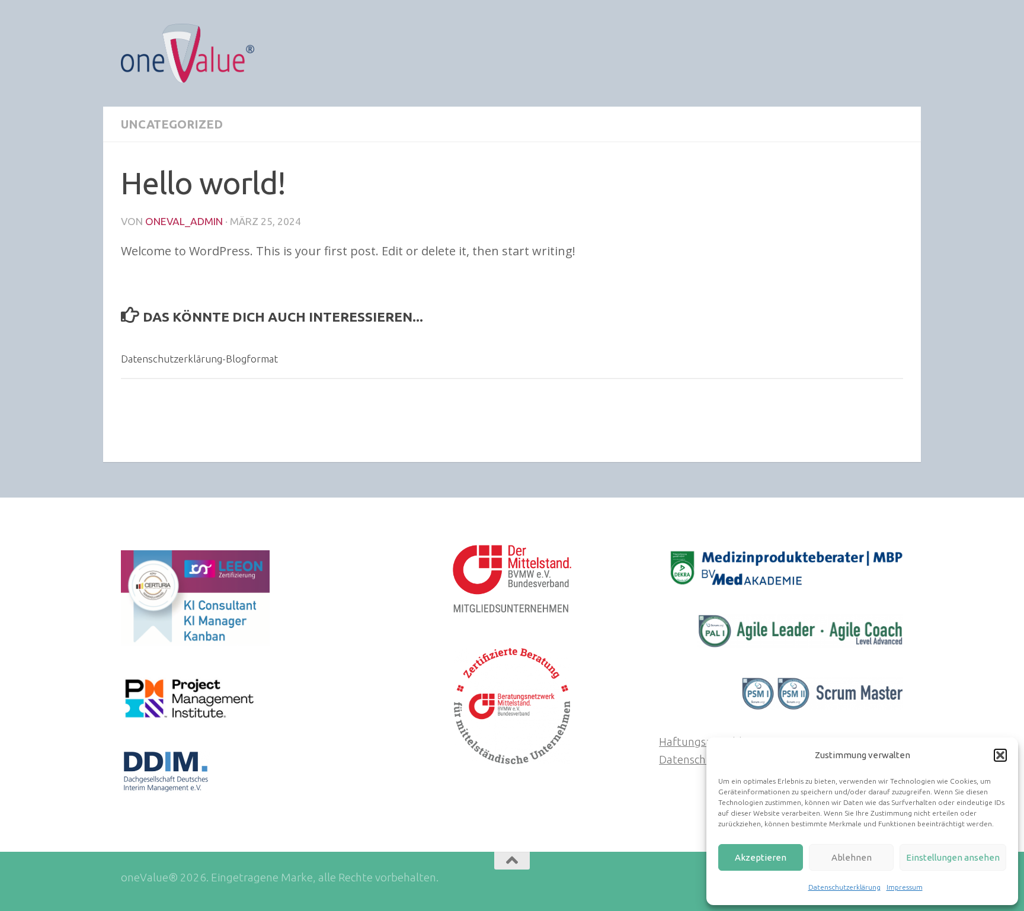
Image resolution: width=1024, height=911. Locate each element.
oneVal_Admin (184, 221)
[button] (1000, 755)
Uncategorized (172, 124)
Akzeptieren (760, 857)
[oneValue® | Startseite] (187, 53)
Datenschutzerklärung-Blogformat (199, 358)
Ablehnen (851, 857)
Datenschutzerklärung (844, 887)
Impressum (905, 887)
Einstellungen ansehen (953, 857)
